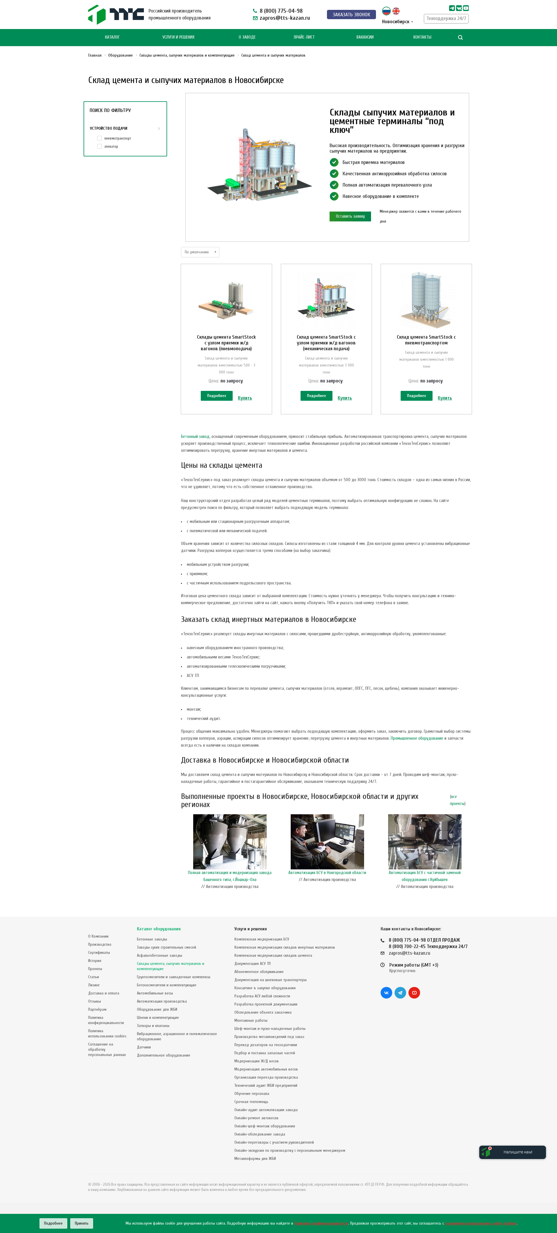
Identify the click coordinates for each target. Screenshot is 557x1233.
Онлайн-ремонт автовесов (256, 1117)
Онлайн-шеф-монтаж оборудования (264, 1126)
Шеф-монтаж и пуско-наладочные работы (269, 1028)
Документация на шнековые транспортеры (270, 979)
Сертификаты (99, 952)
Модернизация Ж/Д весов (256, 1061)
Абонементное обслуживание (259, 971)
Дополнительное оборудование (163, 1055)
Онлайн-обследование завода (259, 1134)
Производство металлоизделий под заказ (269, 1036)
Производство (99, 944)
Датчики (144, 1047)
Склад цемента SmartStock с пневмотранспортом (426, 340)
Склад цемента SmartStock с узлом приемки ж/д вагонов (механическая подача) (326, 342)
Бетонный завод (195, 436)
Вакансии (365, 37)
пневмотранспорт (117, 138)
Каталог (112, 37)
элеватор (111, 146)
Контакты (422, 37)
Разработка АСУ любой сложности (262, 996)
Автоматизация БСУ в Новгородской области (327, 872)
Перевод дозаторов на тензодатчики (265, 1044)
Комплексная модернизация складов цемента (273, 955)
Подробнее (216, 395)
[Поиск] (460, 37)
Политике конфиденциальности (321, 1223)
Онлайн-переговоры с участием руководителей (274, 1142)
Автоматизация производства (162, 1001)
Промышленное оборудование (417, 738)
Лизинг (94, 985)
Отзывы (94, 1001)
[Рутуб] (466, 8)
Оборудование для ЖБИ (157, 1009)
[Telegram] (452, 8)
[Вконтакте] (386, 993)
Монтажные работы (250, 1020)
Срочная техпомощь (251, 1101)
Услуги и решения (250, 929)
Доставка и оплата (103, 993)
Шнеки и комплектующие (158, 1017)
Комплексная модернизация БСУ (261, 939)
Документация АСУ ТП (252, 963)
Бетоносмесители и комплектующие (166, 985)
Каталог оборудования (159, 929)
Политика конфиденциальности (106, 1020)
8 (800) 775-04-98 (281, 11)
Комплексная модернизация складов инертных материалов (284, 947)
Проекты (95, 968)
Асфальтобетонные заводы (159, 955)
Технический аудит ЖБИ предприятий (265, 1085)
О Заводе (247, 37)
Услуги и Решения (178, 37)
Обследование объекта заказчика (263, 1012)
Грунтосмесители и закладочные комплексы (173, 976)
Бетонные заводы (152, 939)
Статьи (93, 976)
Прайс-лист (304, 37)
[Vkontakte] (459, 8)
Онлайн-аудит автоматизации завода (266, 1109)
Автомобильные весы (155, 993)
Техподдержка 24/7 (446, 18)
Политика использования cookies (107, 1033)
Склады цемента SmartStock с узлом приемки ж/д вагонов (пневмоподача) (226, 342)
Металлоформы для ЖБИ (255, 1158)
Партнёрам (97, 1009)
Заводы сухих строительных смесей (166, 947)
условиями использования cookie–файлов (481, 1223)
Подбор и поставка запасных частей (264, 1052)
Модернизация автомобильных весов (266, 1069)
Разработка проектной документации (265, 1004)
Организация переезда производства (266, 1077)
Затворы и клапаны (153, 1025)
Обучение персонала (251, 1093)
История (94, 960)
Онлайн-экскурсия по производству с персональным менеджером (289, 1150)
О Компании (98, 936)
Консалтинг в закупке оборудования (265, 987)
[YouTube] (414, 993)
